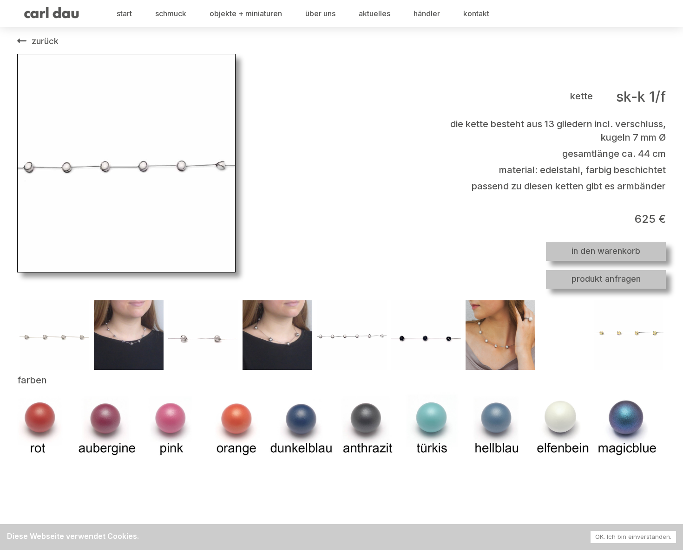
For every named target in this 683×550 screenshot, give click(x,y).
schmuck (170, 13)
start (124, 13)
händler (427, 13)
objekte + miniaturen (246, 13)
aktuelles (374, 13)
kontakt (476, 13)
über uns (320, 13)
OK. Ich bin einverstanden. (633, 536)
